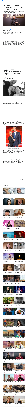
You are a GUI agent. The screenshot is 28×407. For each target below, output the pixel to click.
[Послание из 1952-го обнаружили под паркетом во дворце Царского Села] (19, 225)
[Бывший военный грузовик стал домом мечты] (19, 368)
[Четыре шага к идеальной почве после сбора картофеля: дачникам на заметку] (19, 390)
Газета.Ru (11, 3)
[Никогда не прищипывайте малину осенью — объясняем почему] (8, 302)
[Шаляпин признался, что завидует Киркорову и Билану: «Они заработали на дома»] (19, 280)
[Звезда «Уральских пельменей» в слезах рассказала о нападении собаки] (8, 368)
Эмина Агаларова (9, 29)
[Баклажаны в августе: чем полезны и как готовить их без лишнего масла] (19, 313)
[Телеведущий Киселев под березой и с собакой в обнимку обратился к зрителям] (19, 203)
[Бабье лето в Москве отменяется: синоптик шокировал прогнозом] (19, 247)
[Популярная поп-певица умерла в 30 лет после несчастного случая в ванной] (19, 258)
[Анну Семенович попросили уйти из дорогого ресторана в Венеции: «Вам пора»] (19, 236)
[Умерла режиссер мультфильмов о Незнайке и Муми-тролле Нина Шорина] (8, 379)
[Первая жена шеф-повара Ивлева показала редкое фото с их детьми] (8, 214)
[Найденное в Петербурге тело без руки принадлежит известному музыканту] (19, 302)
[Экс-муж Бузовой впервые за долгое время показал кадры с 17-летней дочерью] (8, 401)
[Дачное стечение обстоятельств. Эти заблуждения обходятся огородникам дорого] (8, 324)
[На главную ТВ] (3, 1)
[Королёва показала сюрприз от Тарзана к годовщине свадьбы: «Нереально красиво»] (8, 291)
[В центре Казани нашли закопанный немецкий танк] (19, 269)
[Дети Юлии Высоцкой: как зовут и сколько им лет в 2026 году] (8, 247)
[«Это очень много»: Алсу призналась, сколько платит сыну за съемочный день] (19, 379)
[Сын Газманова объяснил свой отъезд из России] (8, 203)
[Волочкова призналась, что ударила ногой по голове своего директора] (19, 357)
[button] (14, 20)
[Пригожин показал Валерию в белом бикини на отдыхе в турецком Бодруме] (19, 401)
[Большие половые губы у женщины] (8, 193)
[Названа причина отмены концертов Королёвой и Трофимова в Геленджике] (8, 225)
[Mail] (2, 1)
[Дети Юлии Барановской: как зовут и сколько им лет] (8, 346)
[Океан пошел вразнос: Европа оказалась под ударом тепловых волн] (8, 236)
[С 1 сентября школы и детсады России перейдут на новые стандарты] (19, 214)
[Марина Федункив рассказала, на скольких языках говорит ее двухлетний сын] (19, 335)
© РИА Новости (12, 69)
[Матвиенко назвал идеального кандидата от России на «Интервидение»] (8, 313)
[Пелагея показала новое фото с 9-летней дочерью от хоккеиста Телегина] (8, 269)
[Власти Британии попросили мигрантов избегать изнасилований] (8, 335)
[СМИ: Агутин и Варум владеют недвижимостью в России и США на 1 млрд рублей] (19, 346)
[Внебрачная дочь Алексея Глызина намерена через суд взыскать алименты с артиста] (19, 291)
